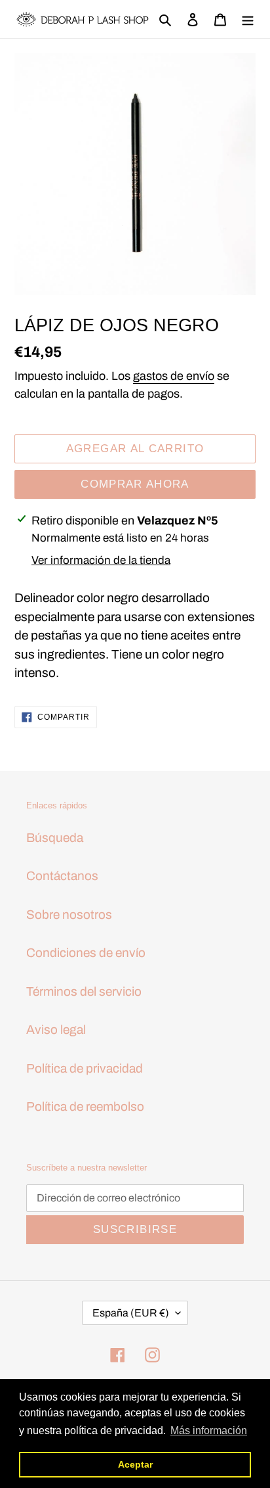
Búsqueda (54, 838)
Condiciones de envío (85, 953)
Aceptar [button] (135, 1464)
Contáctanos (62, 876)
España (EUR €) (130, 1312)
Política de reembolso (85, 1106)
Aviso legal (56, 1029)
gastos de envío (173, 376)
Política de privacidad (84, 1068)
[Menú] (247, 19)
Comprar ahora (135, 484)
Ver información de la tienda (100, 560)
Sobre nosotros (69, 914)
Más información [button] (208, 1430)
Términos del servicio (84, 991)
